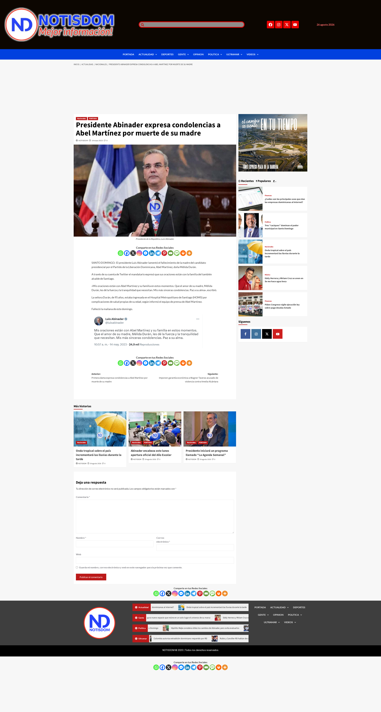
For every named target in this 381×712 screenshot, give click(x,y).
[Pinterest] (164, 253)
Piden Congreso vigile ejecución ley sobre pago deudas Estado (282, 306)
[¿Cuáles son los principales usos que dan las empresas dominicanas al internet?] (250, 198)
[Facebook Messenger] (145, 253)
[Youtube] (295, 24)
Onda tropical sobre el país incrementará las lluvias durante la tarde (98, 455)
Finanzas (268, 195)
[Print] (183, 253)
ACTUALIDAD (146, 54)
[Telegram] (158, 253)
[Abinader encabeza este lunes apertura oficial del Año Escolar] (155, 429)
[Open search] (141, 24)
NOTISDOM (83, 140)
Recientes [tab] (247, 181)
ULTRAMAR (232, 54)
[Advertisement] (190, 90)
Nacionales (81, 118)
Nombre (81, 537)
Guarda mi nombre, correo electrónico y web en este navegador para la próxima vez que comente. (130, 567)
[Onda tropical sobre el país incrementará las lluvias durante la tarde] (100, 429)
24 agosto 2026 (95, 463)
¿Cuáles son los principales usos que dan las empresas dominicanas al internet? (285, 201)
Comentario (83, 497)
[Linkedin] (152, 253)
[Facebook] (270, 24)
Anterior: (120, 377)
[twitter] (267, 334)
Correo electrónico (163, 539)
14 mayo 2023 (97, 140)
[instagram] (256, 334)
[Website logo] (67, 24)
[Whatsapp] (120, 253)
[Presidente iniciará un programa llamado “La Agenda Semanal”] (210, 429)
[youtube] (277, 334)
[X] (133, 253)
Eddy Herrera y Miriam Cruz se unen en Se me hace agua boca (284, 280)
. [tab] (275, 181)
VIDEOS (251, 54)
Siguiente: (188, 377)
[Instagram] (278, 24)
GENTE (182, 54)
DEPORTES (167, 54)
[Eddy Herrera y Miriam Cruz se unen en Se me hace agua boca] (250, 277)
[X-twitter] (287, 24)
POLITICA (213, 54)
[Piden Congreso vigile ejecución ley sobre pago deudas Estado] (250, 304)
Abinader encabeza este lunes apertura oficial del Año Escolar (151, 453)
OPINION (198, 54)
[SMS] (177, 253)
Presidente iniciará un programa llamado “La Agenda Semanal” (207, 453)
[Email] (170, 253)
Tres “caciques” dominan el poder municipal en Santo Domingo (282, 227)
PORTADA (128, 54)
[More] (189, 253)
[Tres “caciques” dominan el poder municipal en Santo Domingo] (250, 224)
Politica (268, 222)
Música (267, 275)
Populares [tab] (264, 181)
